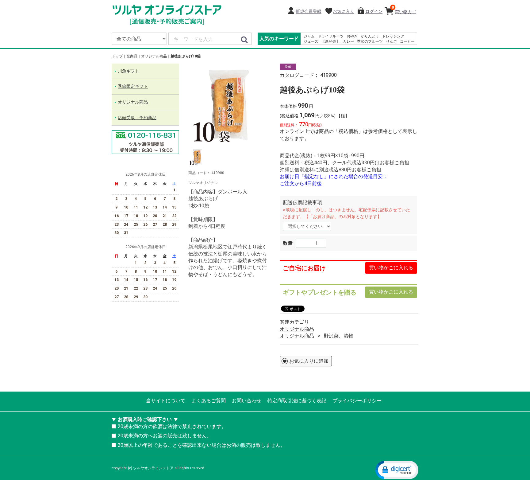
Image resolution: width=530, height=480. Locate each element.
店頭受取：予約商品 (137, 117)
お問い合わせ (246, 401)
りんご (391, 41)
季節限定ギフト (133, 86)
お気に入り (343, 11)
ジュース (311, 41)
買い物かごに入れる (391, 268)
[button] (396, 469)
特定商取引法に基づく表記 (296, 401)
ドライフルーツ (331, 36)
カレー (348, 41)
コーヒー (407, 41)
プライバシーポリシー (357, 401)
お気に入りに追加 (308, 361)
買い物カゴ (404, 9)
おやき (352, 36)
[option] (229, 105)
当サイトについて (165, 401)
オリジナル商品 (154, 56)
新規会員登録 (308, 11)
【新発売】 (330, 41)
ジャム (309, 36)
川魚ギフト (128, 70)
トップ (117, 56)
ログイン (373, 11)
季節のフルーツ (370, 41)
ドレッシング (393, 36)
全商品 (131, 56)
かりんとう (370, 36)
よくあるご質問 (208, 401)
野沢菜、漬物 (338, 336)
